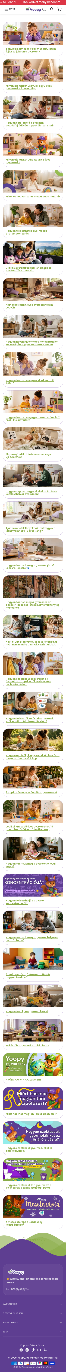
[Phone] (45, 1350)
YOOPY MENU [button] (10, 1322)
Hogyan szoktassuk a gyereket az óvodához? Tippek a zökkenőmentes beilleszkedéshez (28, 681)
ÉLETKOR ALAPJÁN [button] (13, 1313)
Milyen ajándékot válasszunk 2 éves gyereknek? (28, 161)
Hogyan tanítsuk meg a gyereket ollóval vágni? (31, 865)
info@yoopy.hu (20, 1289)
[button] (9, 9)
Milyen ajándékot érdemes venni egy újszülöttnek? (28, 456)
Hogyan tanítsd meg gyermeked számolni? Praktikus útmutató (33, 419)
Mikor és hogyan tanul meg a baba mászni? (33, 196)
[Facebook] (21, 1350)
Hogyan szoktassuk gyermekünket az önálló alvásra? (29, 1149)
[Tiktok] (33, 1350)
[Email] (39, 1350)
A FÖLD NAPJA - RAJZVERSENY (23, 1079)
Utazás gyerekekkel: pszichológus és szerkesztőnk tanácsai (28, 269)
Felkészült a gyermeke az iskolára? (27, 1045)
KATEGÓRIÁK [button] (10, 1304)
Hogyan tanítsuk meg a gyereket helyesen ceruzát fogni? (32, 939)
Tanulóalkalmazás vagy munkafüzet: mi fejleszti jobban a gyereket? (31, 50)
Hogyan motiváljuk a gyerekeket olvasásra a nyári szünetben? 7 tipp (32, 757)
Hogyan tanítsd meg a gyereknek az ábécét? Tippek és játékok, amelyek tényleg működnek (32, 604)
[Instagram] (27, 1350)
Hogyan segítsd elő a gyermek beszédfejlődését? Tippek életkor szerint (30, 124)
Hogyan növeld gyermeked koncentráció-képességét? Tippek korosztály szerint (32, 343)
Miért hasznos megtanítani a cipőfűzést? (31, 1114)
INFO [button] (5, 1331)
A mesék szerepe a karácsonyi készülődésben (24, 1223)
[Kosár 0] (59, 9)
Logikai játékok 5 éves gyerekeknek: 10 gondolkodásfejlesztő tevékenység (29, 828)
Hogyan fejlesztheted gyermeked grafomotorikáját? (26, 232)
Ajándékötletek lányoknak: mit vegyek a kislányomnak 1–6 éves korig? (30, 530)
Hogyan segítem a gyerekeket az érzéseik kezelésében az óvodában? (31, 493)
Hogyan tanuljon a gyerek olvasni (27, 1011)
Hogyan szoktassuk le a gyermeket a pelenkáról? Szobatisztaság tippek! (29, 1186)
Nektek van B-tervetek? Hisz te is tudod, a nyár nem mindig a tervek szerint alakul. (31, 643)
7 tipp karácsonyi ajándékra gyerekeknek (31, 792)
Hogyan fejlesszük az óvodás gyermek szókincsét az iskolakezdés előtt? (30, 720)
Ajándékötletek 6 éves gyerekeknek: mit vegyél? (30, 306)
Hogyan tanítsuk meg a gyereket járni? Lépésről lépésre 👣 (30, 567)
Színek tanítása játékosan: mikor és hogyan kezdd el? (28, 976)
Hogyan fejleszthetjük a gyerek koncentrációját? (25, 902)
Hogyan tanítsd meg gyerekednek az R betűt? (30, 382)
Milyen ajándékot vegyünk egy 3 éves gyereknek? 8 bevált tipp (29, 87)
